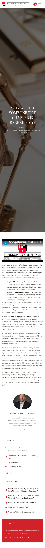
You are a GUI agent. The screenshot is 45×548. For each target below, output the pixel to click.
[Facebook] (20, 430)
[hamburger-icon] (39, 4)
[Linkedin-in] (24, 430)
